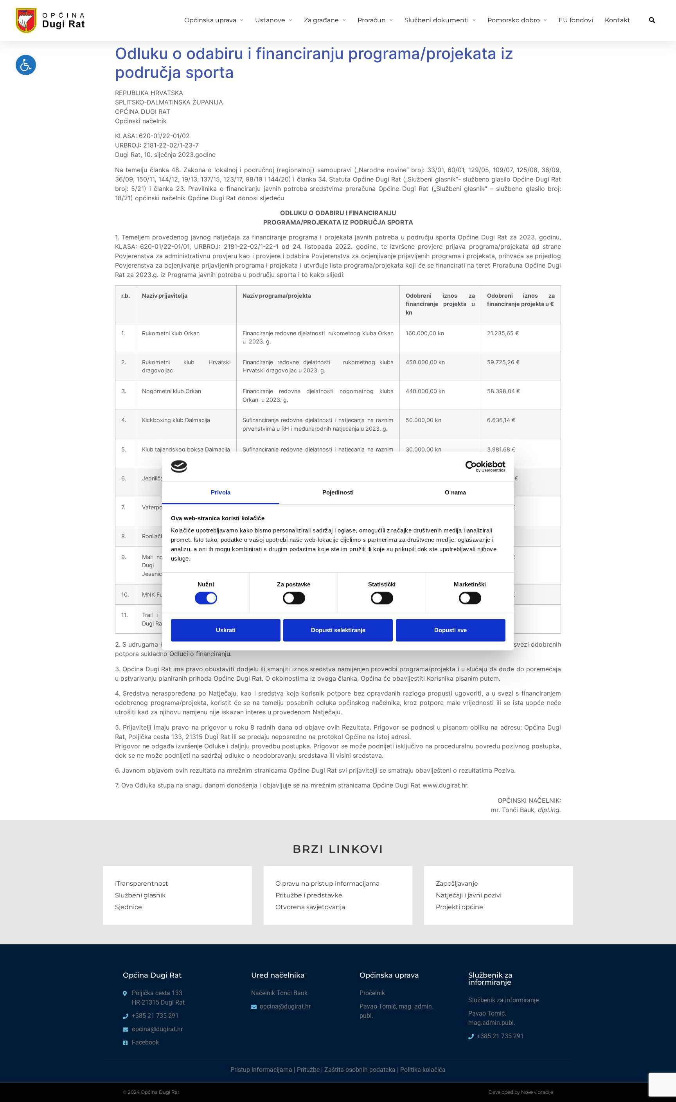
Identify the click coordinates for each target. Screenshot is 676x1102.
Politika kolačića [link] (423, 1069)
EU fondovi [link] (576, 20)
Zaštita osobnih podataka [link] (360, 1069)
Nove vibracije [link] (537, 1092)
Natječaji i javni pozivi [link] (469, 895)
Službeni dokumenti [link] (437, 20)
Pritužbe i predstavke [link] (308, 895)
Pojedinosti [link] (338, 492)
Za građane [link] (321, 20)
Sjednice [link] (128, 907)
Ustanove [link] (270, 20)
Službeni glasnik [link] (140, 895)
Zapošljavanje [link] (457, 883)
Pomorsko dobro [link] (513, 20)
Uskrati (226, 630)
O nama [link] (455, 492)
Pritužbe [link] (308, 1069)
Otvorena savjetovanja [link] (310, 907)
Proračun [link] (372, 20)
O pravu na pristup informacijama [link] (327, 883)
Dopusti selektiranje (338, 630)
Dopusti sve (450, 630)
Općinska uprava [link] (210, 20)
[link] (26, 65)
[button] (652, 20)
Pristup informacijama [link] (261, 1069)
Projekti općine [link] (459, 907)
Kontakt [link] (617, 20)
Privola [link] (220, 492)
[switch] (294, 597)
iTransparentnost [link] (141, 883)
